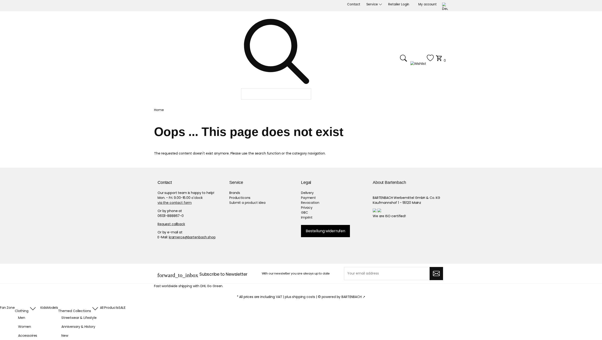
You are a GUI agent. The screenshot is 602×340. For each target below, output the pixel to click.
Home (159, 110)
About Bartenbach (389, 182)
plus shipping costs (300, 296)
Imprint (307, 217)
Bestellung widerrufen (325, 231)
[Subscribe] (436, 273)
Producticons (239, 197)
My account (427, 4)
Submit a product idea (247, 202)
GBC (304, 212)
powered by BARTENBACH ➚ (343, 296)
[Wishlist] (422, 60)
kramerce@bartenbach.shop (192, 237)
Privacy (307, 207)
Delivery (307, 192)
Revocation (310, 202)
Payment (308, 197)
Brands (234, 192)
